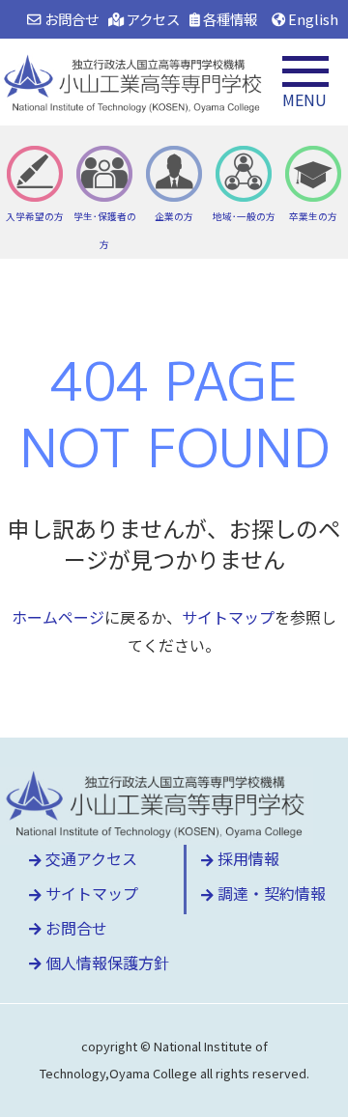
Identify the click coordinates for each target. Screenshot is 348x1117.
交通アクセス (89, 858)
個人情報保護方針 (105, 962)
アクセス (152, 19)
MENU (304, 99)
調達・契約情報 (270, 893)
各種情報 (228, 19)
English (311, 19)
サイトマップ (228, 616)
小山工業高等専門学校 (135, 82)
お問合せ (70, 19)
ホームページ (58, 616)
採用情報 (246, 858)
